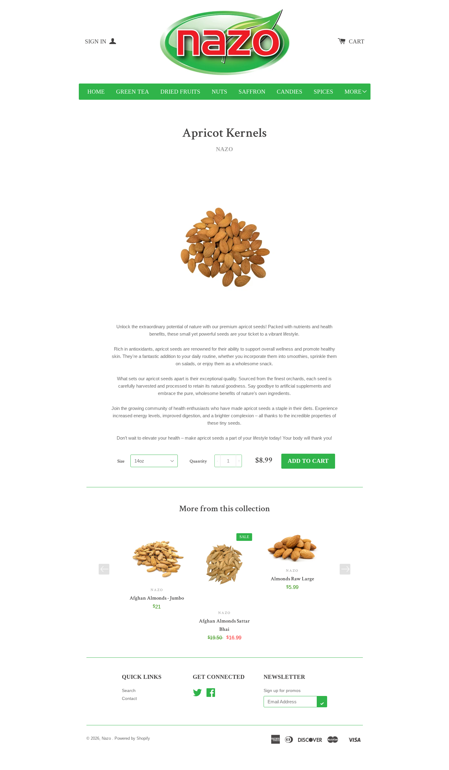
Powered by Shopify (132, 738)
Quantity (198, 461)
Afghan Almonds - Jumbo (157, 598)
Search (129, 690)
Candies (289, 91)
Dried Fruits (180, 91)
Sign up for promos (282, 690)
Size (120, 461)
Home (96, 91)
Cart (356, 41)
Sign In (96, 41)
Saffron (252, 91)
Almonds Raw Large (292, 578)
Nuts (219, 91)
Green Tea (132, 91)
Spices (323, 91)
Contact (129, 698)
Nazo (107, 738)
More (353, 91)
